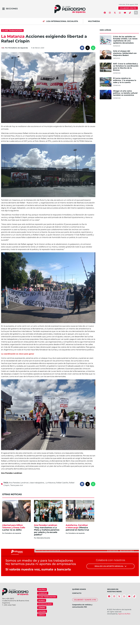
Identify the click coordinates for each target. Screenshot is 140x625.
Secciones (12, 8)
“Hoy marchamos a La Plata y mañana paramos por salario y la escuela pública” (46, 530)
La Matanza (50, 483)
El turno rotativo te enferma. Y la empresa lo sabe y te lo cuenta (124, 80)
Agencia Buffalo (124, 614)
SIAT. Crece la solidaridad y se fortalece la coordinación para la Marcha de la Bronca (125, 67)
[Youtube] (125, 13)
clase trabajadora (37, 483)
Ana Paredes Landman (19, 483)
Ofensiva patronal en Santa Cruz (78, 527)
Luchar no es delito (13, 527)
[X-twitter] (115, 13)
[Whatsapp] (120, 13)
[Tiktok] (130, 13)
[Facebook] (105, 13)
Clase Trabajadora (12, 30)
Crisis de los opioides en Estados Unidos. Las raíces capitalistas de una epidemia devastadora (125, 40)
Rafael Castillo (62, 483)
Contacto (76, 593)
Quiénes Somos (79, 589)
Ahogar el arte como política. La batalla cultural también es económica (125, 93)
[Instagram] (110, 13)
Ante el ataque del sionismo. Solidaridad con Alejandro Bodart (125, 53)
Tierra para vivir (16, 485)
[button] (82, 48)
